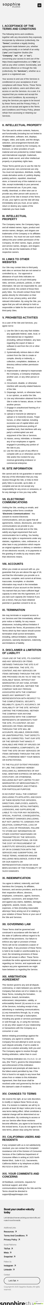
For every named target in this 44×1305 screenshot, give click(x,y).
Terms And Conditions (14, 1235)
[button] (39, 5)
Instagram (8, 1265)
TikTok (7, 1248)
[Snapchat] (14, 1256)
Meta (6, 1252)
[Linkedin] (13, 1269)
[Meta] (10, 1252)
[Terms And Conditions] (26, 1235)
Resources (9, 1231)
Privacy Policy (10, 1239)
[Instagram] (15, 1265)
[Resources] (15, 1231)
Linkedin (8, 1269)
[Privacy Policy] (19, 1239)
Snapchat (8, 1256)
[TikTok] (12, 1248)
